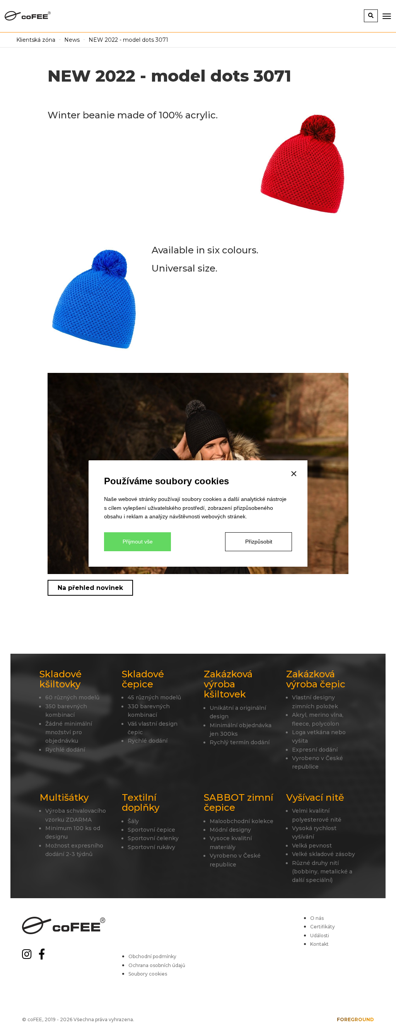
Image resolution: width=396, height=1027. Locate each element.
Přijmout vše (138, 541)
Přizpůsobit (258, 541)
